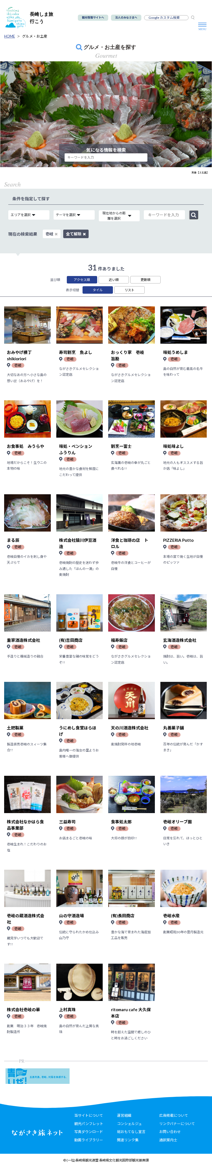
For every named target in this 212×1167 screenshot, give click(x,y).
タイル (98, 290)
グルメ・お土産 (34, 36)
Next (205, 119)
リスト (129, 290)
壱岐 (49, 234)
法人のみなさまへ (126, 17)
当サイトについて (88, 1115)
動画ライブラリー (88, 1140)
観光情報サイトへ (93, 17)
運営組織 (124, 1115)
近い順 (114, 280)
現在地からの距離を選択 (114, 215)
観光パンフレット (88, 1123)
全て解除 (73, 234)
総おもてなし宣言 (131, 1131)
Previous (12, 119)
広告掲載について (173, 1115)
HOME (9, 36)
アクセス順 (82, 280)
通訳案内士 (168, 1140)
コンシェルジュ (129, 1123)
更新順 (145, 280)
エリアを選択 (21, 215)
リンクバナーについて (177, 1123)
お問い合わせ (170, 1131)
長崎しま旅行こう (41, 17)
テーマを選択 (66, 215)
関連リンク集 (128, 1140)
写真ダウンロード (88, 1131)
